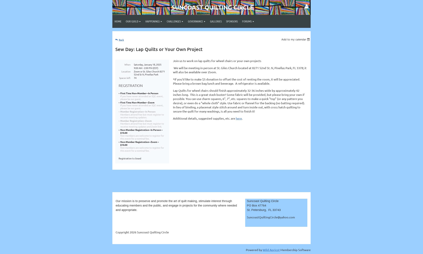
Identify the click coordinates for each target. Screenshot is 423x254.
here (239, 118)
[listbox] (296, 39)
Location (126, 71)
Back (121, 39)
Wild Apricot (271, 250)
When (127, 64)
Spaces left (125, 77)
